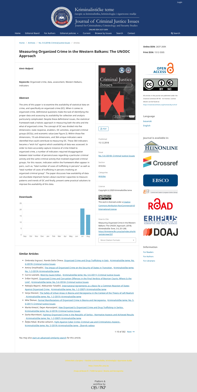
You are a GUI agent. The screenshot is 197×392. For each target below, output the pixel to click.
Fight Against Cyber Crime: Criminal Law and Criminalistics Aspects (87, 321)
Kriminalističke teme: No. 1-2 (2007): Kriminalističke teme (78, 289)
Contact (131, 33)
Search (119, 33)
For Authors (49, 33)
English (146, 125)
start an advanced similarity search (49, 337)
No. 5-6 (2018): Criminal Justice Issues (54, 42)
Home (17, 33)
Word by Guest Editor (51, 274)
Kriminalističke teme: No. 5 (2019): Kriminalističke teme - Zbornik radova (60, 325)
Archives (31, 42)
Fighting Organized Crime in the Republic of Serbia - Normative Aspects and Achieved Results (88, 314)
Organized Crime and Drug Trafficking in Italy (86, 260)
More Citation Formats (110, 240)
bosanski (147, 121)
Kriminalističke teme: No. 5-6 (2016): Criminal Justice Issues (60, 282)
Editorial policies (68, 33)
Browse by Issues (103, 33)
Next (129, 331)
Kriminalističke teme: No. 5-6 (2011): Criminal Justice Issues (91, 274)
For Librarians (149, 260)
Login (179, 2)
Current (86, 33)
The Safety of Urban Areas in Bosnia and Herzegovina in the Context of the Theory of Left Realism (87, 293)
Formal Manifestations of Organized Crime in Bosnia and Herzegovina (72, 300)
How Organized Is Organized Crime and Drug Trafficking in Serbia (91, 307)
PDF (105, 128)
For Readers (148, 252)
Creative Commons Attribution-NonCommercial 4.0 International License (116, 205)
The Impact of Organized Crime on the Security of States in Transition (78, 267)
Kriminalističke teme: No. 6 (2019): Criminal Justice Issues (52, 311)
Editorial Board (32, 33)
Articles (102, 176)
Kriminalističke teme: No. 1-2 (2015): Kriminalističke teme (53, 296)
